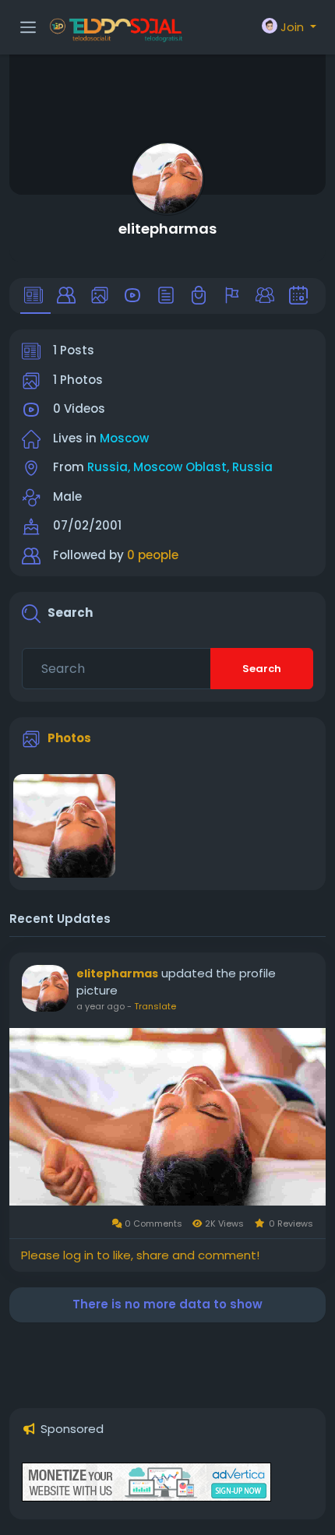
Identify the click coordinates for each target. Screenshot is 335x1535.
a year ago (100, 1006)
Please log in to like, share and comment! (140, 1255)
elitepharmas (167, 228)
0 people (152, 555)
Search (261, 668)
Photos (69, 738)
